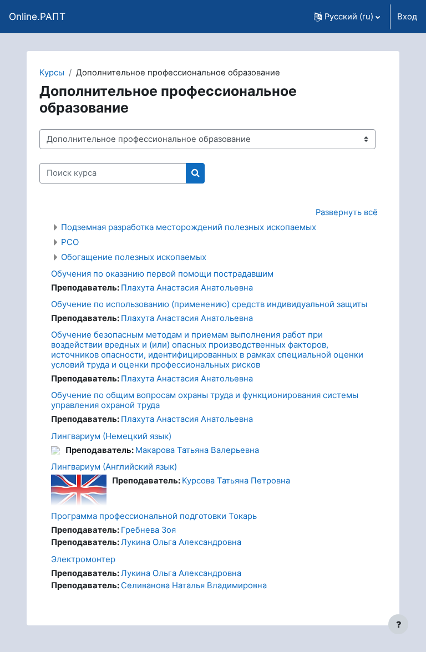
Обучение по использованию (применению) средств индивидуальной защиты (209, 304)
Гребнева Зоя (148, 530)
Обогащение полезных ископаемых (133, 257)
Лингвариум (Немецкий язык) (111, 436)
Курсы (51, 73)
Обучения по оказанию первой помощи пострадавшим (162, 273)
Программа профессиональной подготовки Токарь (154, 516)
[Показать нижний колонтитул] (398, 624)
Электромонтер (83, 559)
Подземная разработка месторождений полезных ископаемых (188, 227)
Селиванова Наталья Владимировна (194, 585)
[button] (347, 16)
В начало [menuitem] (103, 17)
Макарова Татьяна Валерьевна (197, 450)
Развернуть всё (347, 212)
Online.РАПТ (37, 16)
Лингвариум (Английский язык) (114, 466)
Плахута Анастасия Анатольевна (187, 288)
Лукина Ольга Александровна (181, 542)
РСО (70, 242)
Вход (407, 17)
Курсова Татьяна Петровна (236, 481)
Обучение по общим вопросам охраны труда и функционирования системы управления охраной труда (204, 400)
